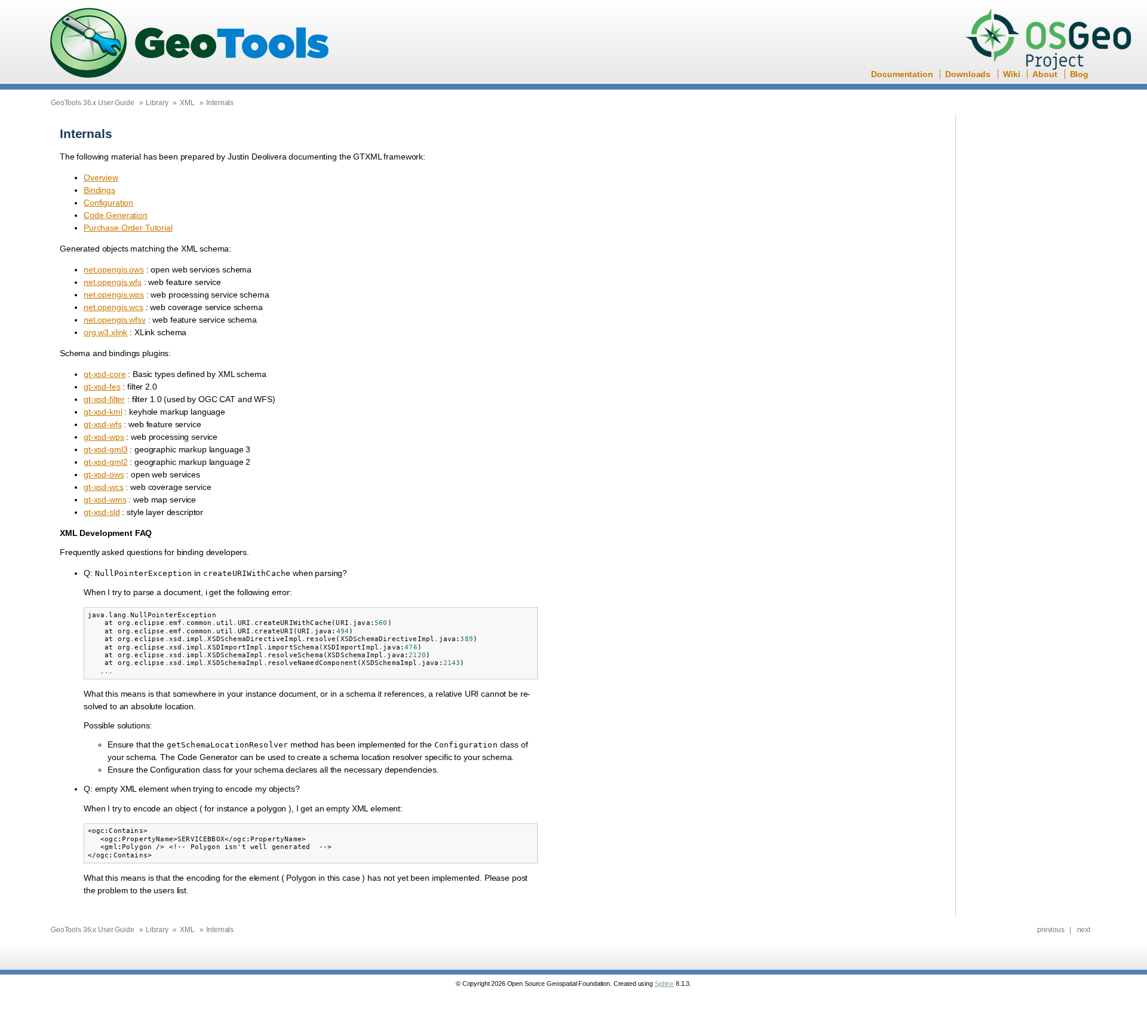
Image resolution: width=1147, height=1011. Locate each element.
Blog (1079, 74)
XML (187, 103)
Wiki (1011, 74)
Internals (220, 103)
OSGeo (1052, 41)
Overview (101, 177)
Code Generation (116, 215)
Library (157, 103)
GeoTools (190, 44)
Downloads (967, 74)
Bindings (99, 190)
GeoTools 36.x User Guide (92, 103)
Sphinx (664, 983)
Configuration (108, 202)
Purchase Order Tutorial (128, 227)
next (1083, 930)
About (1044, 74)
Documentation (902, 74)
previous (1051, 930)
